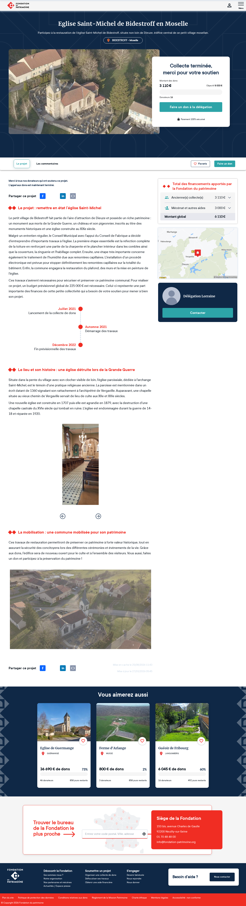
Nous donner (133, 882)
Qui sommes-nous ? (53, 875)
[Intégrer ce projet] (73, 196)
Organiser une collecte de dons (100, 875)
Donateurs (166, 97)
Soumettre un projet (98, 870)
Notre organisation (53, 878)
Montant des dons (169, 80)
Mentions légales (159, 897)
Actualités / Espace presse (57, 886)
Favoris (202, 163)
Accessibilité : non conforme (187, 897)
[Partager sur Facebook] (42, 196)
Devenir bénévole (135, 875)
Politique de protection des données (36, 897)
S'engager (133, 870)
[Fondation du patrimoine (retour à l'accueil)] (18, 5)
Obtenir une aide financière (98, 882)
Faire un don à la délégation (191, 107)
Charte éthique (139, 897)
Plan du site (8, 897)
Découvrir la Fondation (58, 870)
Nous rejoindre (134, 878)
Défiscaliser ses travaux (97, 878)
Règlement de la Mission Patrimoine (110, 897)
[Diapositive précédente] (62, 516)
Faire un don (224, 163)
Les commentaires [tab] (47, 163)
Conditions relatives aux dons (73, 897)
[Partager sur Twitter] (52, 196)
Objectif (214, 85)
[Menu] (241, 4)
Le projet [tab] (21, 163)
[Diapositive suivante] (98, 516)
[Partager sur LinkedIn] (62, 196)
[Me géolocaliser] (144, 834)
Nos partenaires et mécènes (58, 882)
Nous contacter (222, 876)
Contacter (197, 313)
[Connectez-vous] (229, 5)
